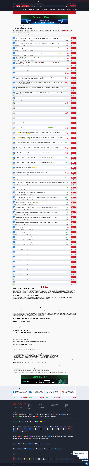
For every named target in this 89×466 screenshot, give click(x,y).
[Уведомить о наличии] (75, 40)
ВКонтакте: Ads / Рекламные (17, 32)
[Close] (75, 12)
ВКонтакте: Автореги (19, 30)
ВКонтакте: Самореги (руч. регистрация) (31, 30)
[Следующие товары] (75, 388)
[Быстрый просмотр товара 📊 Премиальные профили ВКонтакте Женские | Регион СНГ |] (71, 80)
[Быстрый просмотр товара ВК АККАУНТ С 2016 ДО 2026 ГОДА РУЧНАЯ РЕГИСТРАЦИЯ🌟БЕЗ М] (71, 70)
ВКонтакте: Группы (27, 32)
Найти (67, 6)
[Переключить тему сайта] (68, 4)
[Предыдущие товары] (73, 388)
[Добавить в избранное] (73, 40)
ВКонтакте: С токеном (56, 30)
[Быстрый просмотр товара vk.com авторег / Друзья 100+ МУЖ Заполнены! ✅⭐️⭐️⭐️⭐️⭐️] (71, 115)
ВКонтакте (17, 25)
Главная (14, 25)
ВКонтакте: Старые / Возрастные (45, 30)
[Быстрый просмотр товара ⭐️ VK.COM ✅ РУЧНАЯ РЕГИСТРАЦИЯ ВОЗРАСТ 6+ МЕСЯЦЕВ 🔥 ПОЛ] (71, 75)
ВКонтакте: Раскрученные (66, 30)
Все (14, 30)
